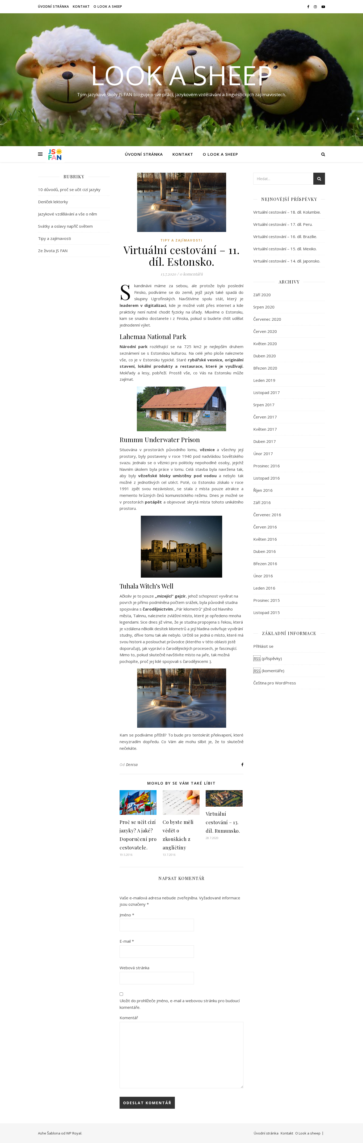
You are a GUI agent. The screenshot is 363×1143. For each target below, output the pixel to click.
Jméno (127, 914)
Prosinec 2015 (266, 600)
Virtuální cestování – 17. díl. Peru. (283, 224)
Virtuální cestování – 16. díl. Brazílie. (285, 236)
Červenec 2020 (267, 319)
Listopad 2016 (266, 478)
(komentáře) (269, 670)
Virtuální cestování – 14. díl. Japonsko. (286, 261)
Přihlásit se (263, 646)
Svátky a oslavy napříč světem (65, 226)
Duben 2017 (264, 441)
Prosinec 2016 (266, 465)
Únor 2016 (263, 575)
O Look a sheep (108, 6)
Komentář (129, 1017)
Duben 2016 (264, 551)
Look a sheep (181, 75)
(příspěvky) (268, 658)
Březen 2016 (265, 563)
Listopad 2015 (266, 612)
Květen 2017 (265, 429)
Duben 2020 (264, 355)
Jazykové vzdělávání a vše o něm (67, 214)
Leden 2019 (264, 380)
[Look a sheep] (55, 154)
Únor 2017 (263, 453)
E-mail (127, 941)
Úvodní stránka (53, 6)
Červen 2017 (265, 417)
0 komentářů (191, 274)
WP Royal (73, 1133)
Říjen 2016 (263, 490)
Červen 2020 (265, 331)
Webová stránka (134, 967)
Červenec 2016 (267, 514)
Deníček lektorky (53, 201)
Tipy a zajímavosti (54, 238)
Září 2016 (262, 502)
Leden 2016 (264, 588)
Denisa (132, 764)
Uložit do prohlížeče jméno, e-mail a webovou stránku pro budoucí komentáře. (180, 1004)
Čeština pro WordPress (274, 682)
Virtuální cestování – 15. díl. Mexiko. (285, 248)
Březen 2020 (265, 368)
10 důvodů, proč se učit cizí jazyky (69, 189)
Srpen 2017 (264, 404)
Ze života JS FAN (52, 250)
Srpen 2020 (264, 307)
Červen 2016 (265, 527)
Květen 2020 (265, 343)
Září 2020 (262, 294)
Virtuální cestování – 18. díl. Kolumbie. (287, 212)
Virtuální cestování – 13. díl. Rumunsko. (223, 822)
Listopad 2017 (266, 392)
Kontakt (81, 6)
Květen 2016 (265, 539)
